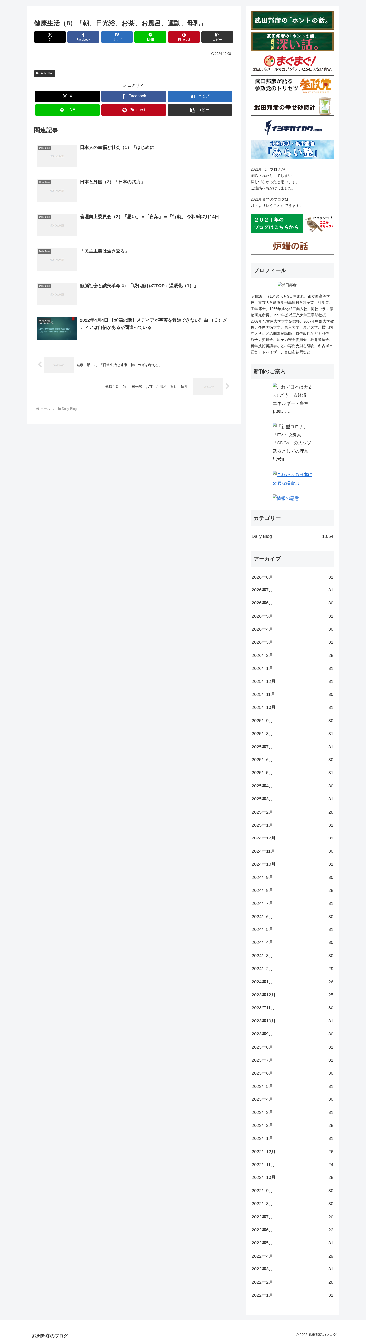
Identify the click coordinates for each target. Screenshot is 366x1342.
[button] (217, 37)
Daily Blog (47, 73)
